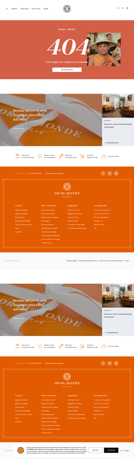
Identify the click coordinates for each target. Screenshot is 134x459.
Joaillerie (14, 9)
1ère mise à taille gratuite (101, 217)
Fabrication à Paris (73, 217)
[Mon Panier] (127, 8)
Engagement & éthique (75, 213)
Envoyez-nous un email (54, 173)
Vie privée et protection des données (111, 261)
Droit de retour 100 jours (101, 213)
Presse (17, 228)
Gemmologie (45, 221)
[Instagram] (116, 173)
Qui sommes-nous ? (74, 210)
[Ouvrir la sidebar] (7, 9)
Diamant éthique (73, 221)
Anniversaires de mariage (49, 232)
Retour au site (67, 70)
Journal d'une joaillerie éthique (77, 228)
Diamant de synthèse (48, 213)
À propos (18, 206)
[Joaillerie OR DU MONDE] (67, 190)
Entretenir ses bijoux (47, 224)
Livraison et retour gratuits (102, 210)
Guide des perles (46, 243)
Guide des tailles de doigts (49, 228)
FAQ (95, 228)
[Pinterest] (109, 173)
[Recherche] (118, 8)
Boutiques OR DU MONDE (22, 221)
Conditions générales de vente (88, 261)
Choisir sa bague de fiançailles (50, 235)
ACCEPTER (111, 450)
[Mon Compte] (123, 8)
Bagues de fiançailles (21, 210)
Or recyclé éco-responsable (76, 224)
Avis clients (18, 232)
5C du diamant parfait (48, 210)
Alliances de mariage (21, 213)
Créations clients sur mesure (24, 224)
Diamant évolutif (99, 224)
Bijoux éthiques (19, 217)
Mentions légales (72, 261)
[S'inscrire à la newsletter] (54, 129)
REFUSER (95, 450)
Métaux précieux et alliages (49, 217)
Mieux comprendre (48, 206)
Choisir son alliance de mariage (50, 239)
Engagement (73, 206)
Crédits (126, 261)
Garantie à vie (98, 221)
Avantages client (100, 206)
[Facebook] (103, 173)
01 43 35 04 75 (28, 173)
